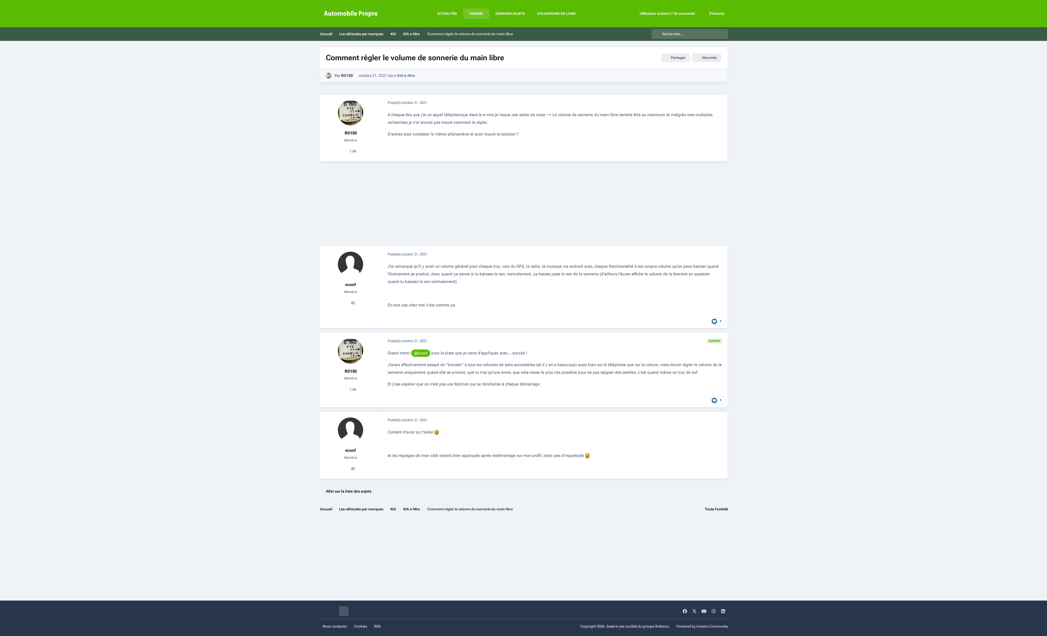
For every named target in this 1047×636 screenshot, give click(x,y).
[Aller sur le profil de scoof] (350, 264)
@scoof (420, 353)
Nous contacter (335, 626)
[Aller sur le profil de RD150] (329, 76)
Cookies (360, 626)
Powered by (702, 626)
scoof (350, 284)
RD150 (347, 75)
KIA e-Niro (406, 75)
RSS (377, 626)
